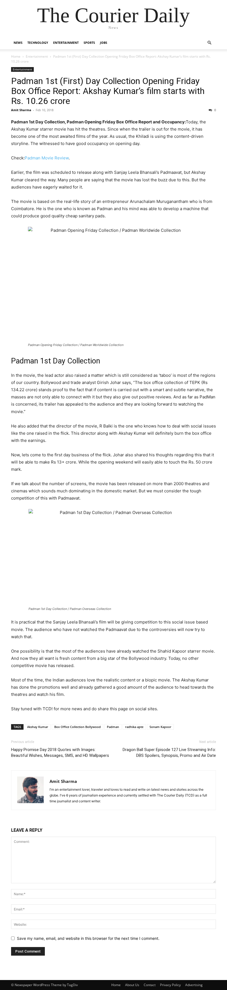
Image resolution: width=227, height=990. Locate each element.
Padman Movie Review (47, 158)
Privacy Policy (170, 985)
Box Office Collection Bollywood (77, 727)
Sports (89, 42)
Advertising (194, 985)
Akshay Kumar (37, 727)
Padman (113, 727)
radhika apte (134, 727)
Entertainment (66, 42)
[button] (209, 42)
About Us (132, 985)
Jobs (103, 42)
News (18, 42)
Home (15, 56)
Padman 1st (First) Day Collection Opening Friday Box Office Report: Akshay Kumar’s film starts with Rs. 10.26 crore (108, 91)
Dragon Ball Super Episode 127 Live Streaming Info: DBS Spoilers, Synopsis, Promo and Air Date (169, 752)
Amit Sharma (21, 110)
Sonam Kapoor (160, 727)
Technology (37, 42)
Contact (150, 985)
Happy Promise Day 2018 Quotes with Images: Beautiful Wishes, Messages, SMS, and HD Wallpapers (60, 752)
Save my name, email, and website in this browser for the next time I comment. (88, 938)
